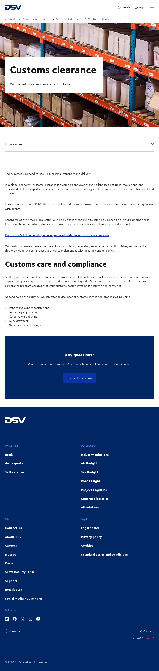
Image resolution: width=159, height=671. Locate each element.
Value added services (69, 19)
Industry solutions (95, 454)
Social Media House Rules (23, 598)
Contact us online (80, 377)
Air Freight (89, 463)
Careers (11, 545)
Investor (11, 554)
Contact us (13, 527)
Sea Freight (89, 472)
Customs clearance (100, 19)
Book (9, 454)
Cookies (87, 545)
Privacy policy (91, 536)
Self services (14, 472)
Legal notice (90, 527)
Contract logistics (94, 498)
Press (9, 563)
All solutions (12, 19)
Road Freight (90, 480)
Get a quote (14, 463)
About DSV (13, 536)
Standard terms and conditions (104, 554)
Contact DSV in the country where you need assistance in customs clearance (57, 235)
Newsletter (13, 589)
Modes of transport (38, 19)
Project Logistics (94, 489)
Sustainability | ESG (19, 571)
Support (11, 580)
